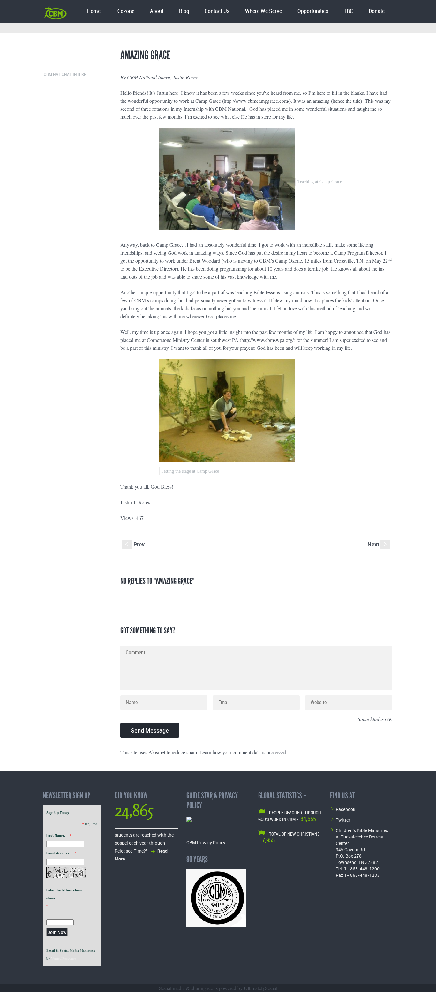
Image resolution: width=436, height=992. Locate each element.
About (156, 11)
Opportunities (312, 11)
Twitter (343, 820)
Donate (377, 11)
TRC (348, 11)
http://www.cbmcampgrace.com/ (256, 100)
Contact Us (217, 11)
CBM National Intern (65, 74)
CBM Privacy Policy (205, 842)
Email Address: (58, 853)
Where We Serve (263, 11)
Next (377, 544)
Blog (184, 11)
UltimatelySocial (260, 988)
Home (94, 11)
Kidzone (125, 11)
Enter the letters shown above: (64, 894)
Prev (135, 544)
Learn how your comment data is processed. (243, 752)
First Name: (55, 835)
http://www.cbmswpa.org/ (267, 339)
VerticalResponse (63, 958)
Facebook (345, 809)
